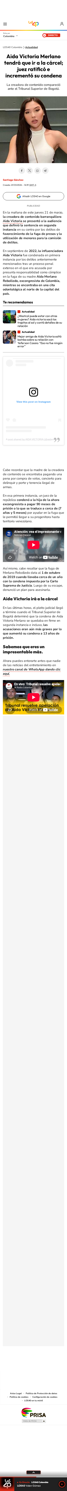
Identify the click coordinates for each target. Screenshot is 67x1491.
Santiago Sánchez (13, 179)
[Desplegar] (33, 1472)
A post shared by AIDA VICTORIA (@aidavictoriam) (34, 439)
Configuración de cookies (44, 1397)
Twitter (29, 170)
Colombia (8, 36)
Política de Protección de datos (41, 1393)
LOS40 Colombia (33, 24)
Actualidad (31, 47)
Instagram (26, 1364)
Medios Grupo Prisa (33, 1421)
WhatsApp (37, 170)
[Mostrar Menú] (5, 24)
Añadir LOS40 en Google (36, 196)
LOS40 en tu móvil (33, 1400)
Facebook (22, 170)
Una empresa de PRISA (33, 1412)
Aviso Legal (16, 1393)
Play (62, 1484)
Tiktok (19, 1364)
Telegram (45, 170)
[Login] (62, 24)
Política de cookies (19, 1397)
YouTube (33, 1364)
